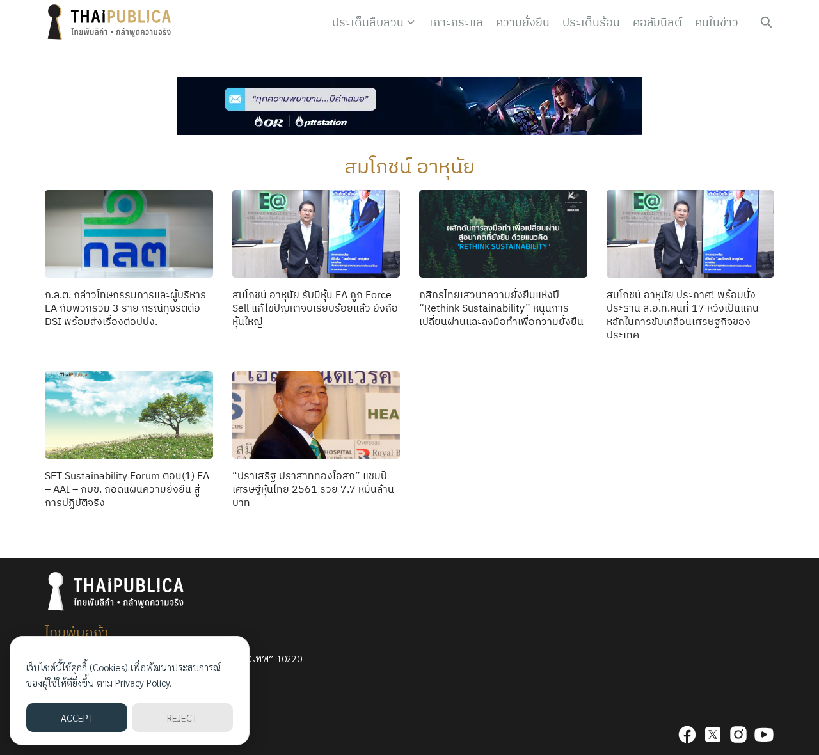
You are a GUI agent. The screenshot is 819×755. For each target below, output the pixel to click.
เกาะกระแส (456, 22)
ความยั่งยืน (523, 22)
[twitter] (713, 734)
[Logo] (112, 22)
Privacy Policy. (143, 682)
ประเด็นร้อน (591, 22)
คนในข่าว (716, 22)
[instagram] (738, 734)
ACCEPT (77, 717)
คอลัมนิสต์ (657, 22)
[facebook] (687, 734)
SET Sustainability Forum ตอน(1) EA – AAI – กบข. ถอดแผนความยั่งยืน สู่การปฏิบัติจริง (127, 489)
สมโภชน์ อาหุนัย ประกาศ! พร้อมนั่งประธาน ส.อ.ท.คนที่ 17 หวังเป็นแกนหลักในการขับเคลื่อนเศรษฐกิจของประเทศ (683, 314)
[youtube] (764, 734)
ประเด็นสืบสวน (368, 22)
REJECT (182, 717)
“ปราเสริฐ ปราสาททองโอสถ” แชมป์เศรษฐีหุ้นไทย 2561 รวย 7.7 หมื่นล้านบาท (313, 489)
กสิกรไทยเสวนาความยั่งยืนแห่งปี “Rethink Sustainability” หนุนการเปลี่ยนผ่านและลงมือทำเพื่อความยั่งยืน (501, 308)
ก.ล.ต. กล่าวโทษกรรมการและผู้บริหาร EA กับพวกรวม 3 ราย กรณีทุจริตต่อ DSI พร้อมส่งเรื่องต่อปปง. (125, 308)
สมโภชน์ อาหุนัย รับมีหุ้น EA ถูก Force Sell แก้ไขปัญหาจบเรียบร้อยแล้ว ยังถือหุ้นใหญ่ (315, 308)
